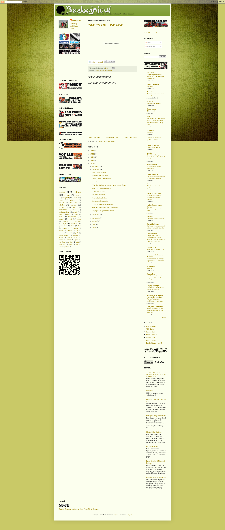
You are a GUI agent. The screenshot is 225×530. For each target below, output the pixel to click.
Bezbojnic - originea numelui (156, 415)
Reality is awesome (98, 194)
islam (76, 214)
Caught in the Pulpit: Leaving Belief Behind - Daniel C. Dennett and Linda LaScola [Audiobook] (156, 238)
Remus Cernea (63, 235)
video (110, 70)
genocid (61, 233)
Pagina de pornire (112, 137)
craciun (75, 235)
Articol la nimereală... (151, 33)
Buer (148, 116)
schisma (69, 240)
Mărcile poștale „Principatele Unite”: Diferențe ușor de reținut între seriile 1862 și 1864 (156, 121)
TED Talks (150, 329)
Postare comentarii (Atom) (107, 141)
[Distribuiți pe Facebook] (112, 61)
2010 (92, 160)
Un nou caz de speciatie (100, 201)
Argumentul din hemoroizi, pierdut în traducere (155, 288)
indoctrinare (72, 216)
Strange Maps (150, 337)
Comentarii (151, 46)
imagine (65, 197)
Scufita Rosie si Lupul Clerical (154, 206)
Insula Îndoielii (152, 164)
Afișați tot (163, 317)
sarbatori (74, 223)
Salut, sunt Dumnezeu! (155, 306)
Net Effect (150, 72)
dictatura (62, 207)
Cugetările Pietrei (153, 224)
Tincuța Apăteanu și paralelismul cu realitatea (155, 300)
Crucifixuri (150, 391)
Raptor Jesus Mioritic (99, 172)
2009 (92, 163)
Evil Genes (62, 242)
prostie (78, 195)
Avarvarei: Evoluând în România (155, 256)
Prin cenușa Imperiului (154, 103)
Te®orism (150, 268)
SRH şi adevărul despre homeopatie (154, 167)
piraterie (66, 246)
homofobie (69, 233)
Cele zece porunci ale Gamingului (103, 204)
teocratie (73, 204)
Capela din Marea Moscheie (155, 218)
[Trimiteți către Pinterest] (114, 61)
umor (106, 70)
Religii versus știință (153, 147)
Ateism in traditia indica (100, 175)
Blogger (129, 515)
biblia (60, 214)
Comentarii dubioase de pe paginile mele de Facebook (155, 260)
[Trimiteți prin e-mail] (105, 61)
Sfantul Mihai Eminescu (154, 432)
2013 (92, 150)
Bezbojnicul (76, 20)
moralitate (63, 209)
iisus (74, 209)
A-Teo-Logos (151, 266)
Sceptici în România (154, 137)
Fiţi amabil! (150, 86)
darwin (75, 228)
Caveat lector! (151, 109)
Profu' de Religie (153, 145)
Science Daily (150, 332)
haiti (77, 242)
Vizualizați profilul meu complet (74, 26)
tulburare (69, 231)
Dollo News (150, 92)
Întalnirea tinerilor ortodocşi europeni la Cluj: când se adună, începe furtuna (156, 278)
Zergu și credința (153, 285)
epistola (61, 237)
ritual (60, 216)
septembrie (96, 218)
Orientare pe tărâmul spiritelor (153, 187)
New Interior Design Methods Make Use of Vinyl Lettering (156, 157)
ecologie (70, 242)
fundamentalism (64, 212)
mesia (79, 219)
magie (64, 223)
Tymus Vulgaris (152, 174)
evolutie (65, 221)
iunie (94, 227)
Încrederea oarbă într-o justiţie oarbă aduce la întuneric (154, 197)
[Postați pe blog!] (107, 61)
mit (74, 207)
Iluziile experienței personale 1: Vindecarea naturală (156, 177)
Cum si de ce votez (98, 182)
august (94, 221)
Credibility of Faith (98, 191)
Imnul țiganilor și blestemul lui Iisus (155, 462)
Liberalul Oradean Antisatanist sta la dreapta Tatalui (109, 185)
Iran (79, 226)
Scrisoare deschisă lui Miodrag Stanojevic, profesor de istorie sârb (156, 374)
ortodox (61, 204)
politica (67, 195)
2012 (92, 154)
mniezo (61, 202)
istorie (77, 191)
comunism (73, 202)
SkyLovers (150, 130)
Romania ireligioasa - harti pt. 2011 (156, 400)
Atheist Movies (152, 233)
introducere (62, 244)
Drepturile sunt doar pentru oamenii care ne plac (155, 95)
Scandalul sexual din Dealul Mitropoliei (105, 207)
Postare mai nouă (94, 137)
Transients (150, 132)
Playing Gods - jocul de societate (103, 210)
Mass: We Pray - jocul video (105, 24)
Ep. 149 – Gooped (152, 140)
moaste (70, 244)
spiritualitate (63, 226)
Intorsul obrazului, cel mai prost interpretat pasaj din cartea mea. (155, 310)
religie (102, 70)
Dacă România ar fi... (153, 446)
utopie (75, 212)
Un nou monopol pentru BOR (154, 210)
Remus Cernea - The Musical (101, 178)
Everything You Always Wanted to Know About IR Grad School (155, 77)
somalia (61, 240)
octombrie (96, 214)
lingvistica (77, 221)
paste (77, 233)
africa (72, 226)
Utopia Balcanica (153, 84)
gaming (97, 70)
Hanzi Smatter (151, 340)
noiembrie (96, 169)
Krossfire (150, 101)
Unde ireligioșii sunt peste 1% (156, 477)
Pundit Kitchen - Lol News (155, 343)
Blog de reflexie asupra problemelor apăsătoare (155, 296)
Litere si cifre (151, 247)
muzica (61, 231)
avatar (60, 246)
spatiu (76, 240)
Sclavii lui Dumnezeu (154, 193)
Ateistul (149, 153)
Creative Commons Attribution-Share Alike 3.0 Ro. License (78, 509)
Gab (148, 184)
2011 (92, 157)
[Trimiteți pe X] (110, 61)
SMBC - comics (151, 335)
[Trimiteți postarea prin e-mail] (113, 68)
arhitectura (65, 228)
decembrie (96, 166)
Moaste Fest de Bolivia (99, 198)
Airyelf (115, 515)
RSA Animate (151, 326)
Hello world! (151, 111)
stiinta (68, 214)
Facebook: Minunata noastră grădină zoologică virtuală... (156, 227)
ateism (72, 200)
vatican (61, 219)
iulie (94, 224)
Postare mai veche (131, 137)
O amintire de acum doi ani (155, 249)
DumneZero (151, 274)
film (77, 231)
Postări (149, 42)
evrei (70, 219)
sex (77, 237)
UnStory (150, 216)
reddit (77, 244)
